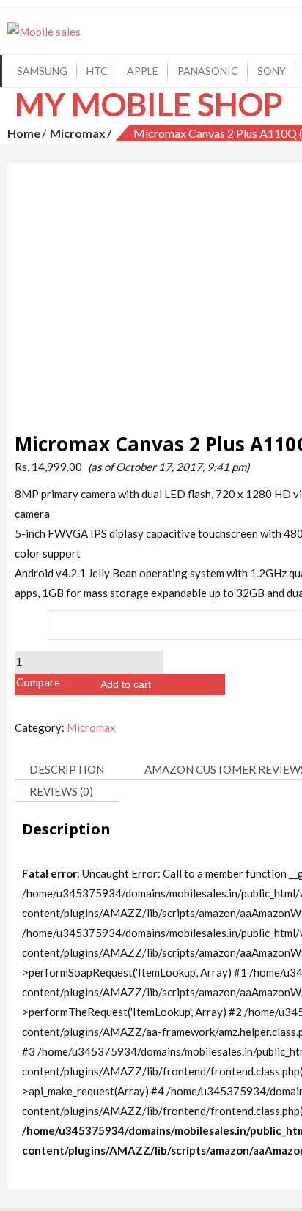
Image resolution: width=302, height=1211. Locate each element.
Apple (142, 70)
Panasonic (207, 70)
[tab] (72, 770)
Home (23, 133)
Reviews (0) (61, 791)
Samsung (42, 70)
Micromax (78, 133)
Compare (38, 682)
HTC (97, 70)
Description (66, 769)
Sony (271, 70)
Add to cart (125, 684)
